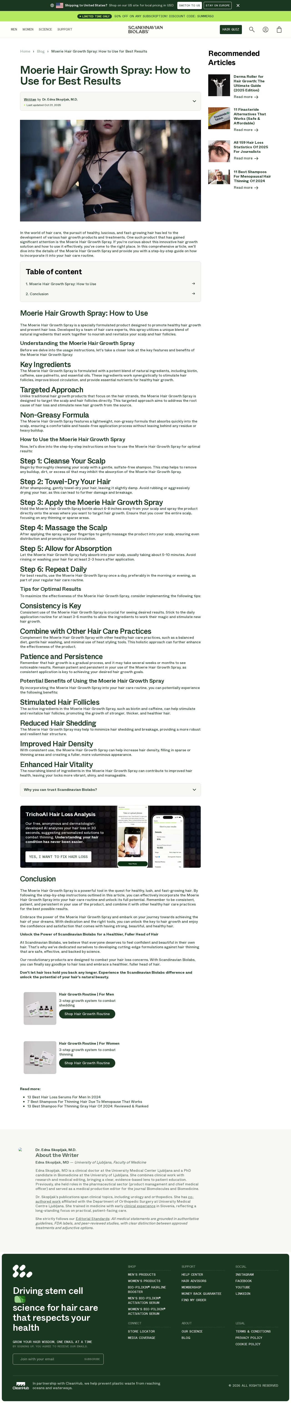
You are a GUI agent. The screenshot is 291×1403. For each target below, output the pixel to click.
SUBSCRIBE (92, 1359)
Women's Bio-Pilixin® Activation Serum (147, 1311)
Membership (191, 1287)
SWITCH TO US (189, 5)
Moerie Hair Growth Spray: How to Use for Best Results (99, 51)
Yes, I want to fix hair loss (58, 856)
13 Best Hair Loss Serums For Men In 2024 (64, 1097)
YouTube (243, 1287)
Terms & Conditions (253, 1331)
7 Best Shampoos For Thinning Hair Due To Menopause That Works (84, 1101)
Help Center (192, 1274)
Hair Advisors (194, 1281)
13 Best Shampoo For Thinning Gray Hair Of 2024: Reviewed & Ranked (87, 1106)
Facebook (244, 1281)
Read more (243, 96)
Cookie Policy (248, 1344)
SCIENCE (45, 29)
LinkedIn (243, 1293)
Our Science (192, 1331)
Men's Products (142, 1274)
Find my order (194, 1300)
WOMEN (28, 29)
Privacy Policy (249, 1337)
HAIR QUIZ (231, 29)
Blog (41, 51)
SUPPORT (65, 29)
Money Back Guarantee (201, 1293)
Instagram (245, 1274)
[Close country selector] (238, 5)
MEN (14, 29)
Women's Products (144, 1281)
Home (25, 51)
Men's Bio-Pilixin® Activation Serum (144, 1300)
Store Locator (141, 1331)
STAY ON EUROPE (218, 5)
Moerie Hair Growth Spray (50, 325)
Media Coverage (141, 1337)
